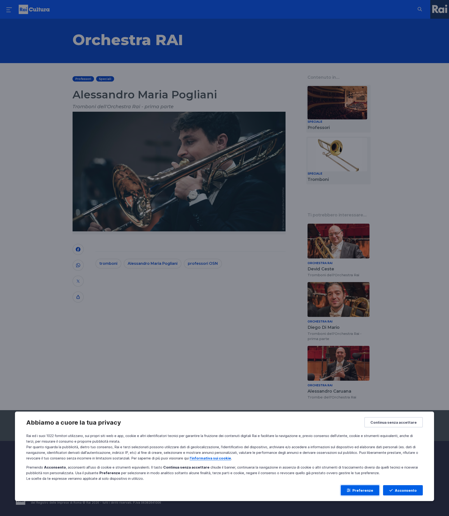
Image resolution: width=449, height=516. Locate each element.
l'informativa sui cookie (210, 458)
